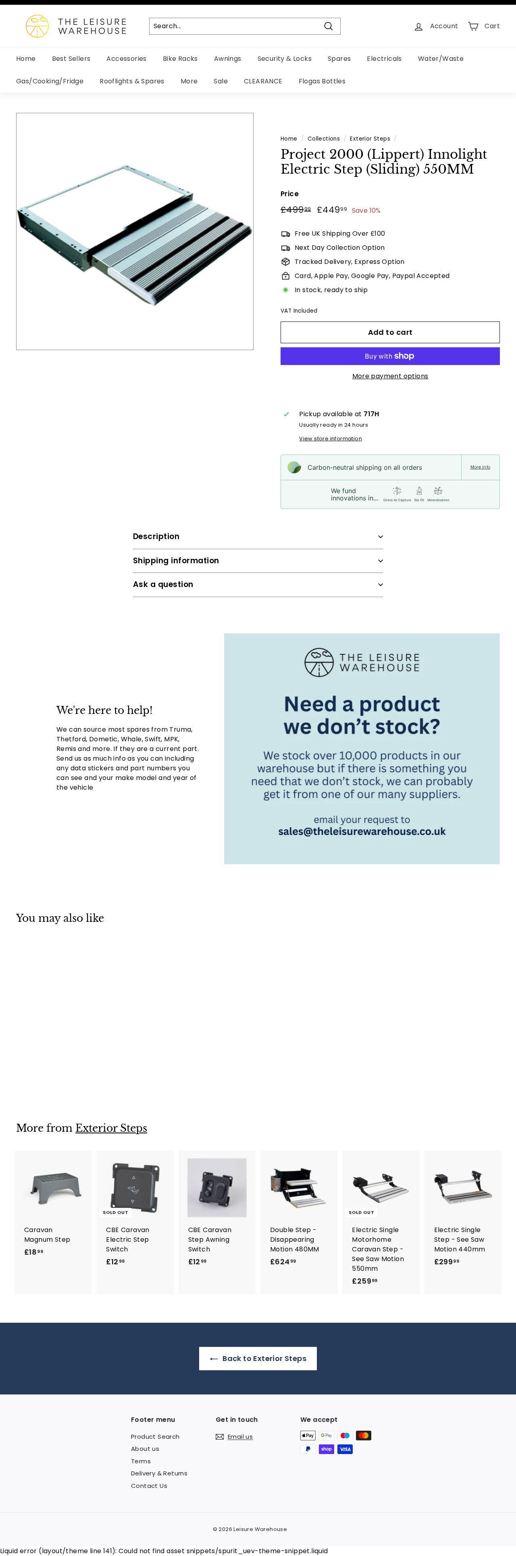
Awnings (227, 58)
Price (290, 194)
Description (156, 536)
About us (145, 1448)
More (189, 81)
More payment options (390, 376)
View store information (330, 438)
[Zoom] (135, 231)
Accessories (126, 58)
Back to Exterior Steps (263, 1358)
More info (480, 467)
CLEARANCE (263, 81)
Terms (141, 1461)
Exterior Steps (370, 139)
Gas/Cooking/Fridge (49, 81)
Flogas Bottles (322, 81)
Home (26, 58)
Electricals (384, 58)
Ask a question (163, 584)
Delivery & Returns (159, 1473)
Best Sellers (71, 58)
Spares (339, 58)
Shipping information (176, 560)
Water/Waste (441, 58)
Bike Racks (180, 58)
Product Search (155, 1436)
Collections (324, 139)
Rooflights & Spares (132, 81)
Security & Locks (285, 58)
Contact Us (149, 1485)
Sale (221, 81)
